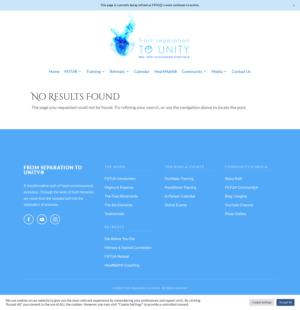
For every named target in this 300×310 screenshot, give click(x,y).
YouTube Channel (239, 204)
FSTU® (70, 71)
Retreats (117, 71)
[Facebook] (29, 219)
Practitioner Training (180, 187)
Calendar (142, 71)
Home (54, 71)
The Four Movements (121, 196)
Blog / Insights (236, 196)
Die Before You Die (120, 238)
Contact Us (241, 71)
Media (216, 71)
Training (93, 71)
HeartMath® (165, 71)
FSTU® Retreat (117, 256)
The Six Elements (118, 204)
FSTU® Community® (241, 187)
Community (192, 71)
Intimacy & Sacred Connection (128, 247)
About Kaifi (233, 178)
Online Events (176, 204)
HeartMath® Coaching (122, 265)
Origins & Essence (119, 187)
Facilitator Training (179, 178)
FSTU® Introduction (120, 178)
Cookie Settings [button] (262, 302)
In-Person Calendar (180, 196)
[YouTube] (42, 219)
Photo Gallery (235, 213)
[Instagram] (55, 219)
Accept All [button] (285, 302)
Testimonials (114, 213)
